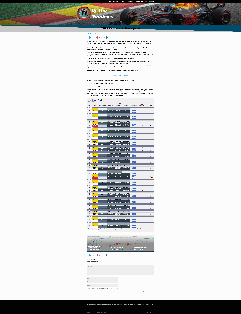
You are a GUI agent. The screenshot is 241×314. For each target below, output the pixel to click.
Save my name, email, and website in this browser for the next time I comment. (103, 288)
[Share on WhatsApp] (102, 37)
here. (112, 83)
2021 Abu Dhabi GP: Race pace (117, 248)
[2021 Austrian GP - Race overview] (120, 75)
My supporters (151, 1)
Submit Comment (148, 292)
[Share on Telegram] (105, 37)
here (114, 43)
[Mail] (153, 312)
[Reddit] (150, 312)
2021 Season (121, 1)
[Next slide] (152, 243)
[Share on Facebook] (88, 37)
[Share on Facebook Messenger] (99, 37)
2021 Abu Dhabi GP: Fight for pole (140, 248)
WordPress (106, 312)
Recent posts (115, 1)
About (146, 1)
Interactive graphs (130, 1)
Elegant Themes (95, 312)
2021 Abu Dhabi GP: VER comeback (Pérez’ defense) (94, 247)
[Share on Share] (107, 37)
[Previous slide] (88, 243)
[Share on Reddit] (93, 37)
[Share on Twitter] (90, 37)
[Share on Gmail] (96, 37)
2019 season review (140, 1)
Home (110, 1)
